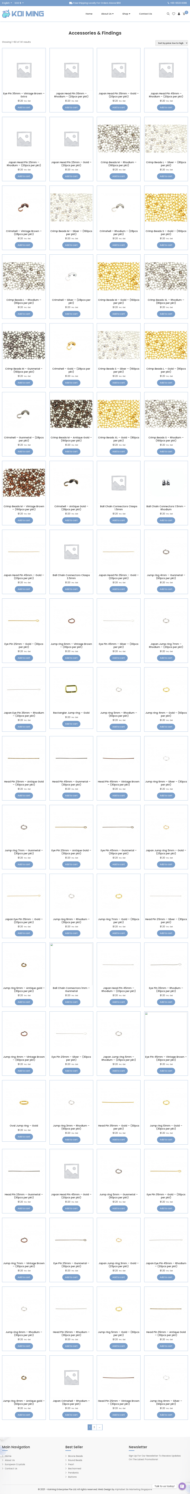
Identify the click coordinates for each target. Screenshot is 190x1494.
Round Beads (75, 1460)
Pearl (71, 1464)
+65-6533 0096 (178, 3)
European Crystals (15, 1464)
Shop (125, 13)
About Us (106, 13)
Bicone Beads (75, 1456)
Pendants (73, 1472)
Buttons (72, 1476)
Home (89, 13)
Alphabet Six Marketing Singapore (133, 1489)
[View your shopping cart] (184, 13)
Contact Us (145, 13)
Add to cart (24, 107)
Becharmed (74, 1468)
